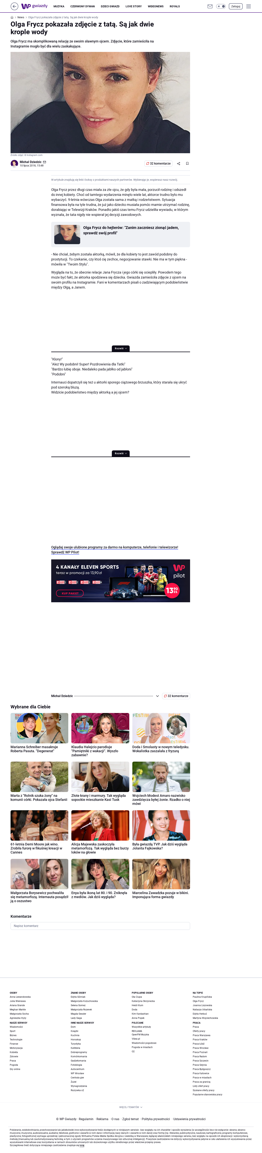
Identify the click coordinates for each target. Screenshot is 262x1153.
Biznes (13, 1035)
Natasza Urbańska (202, 1009)
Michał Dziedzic (30, 162)
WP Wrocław (77, 1073)
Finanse (14, 1043)
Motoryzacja (16, 1048)
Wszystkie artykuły (141, 1027)
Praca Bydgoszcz (202, 1069)
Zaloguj (235, 6)
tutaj (82, 1145)
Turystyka (76, 1043)
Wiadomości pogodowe (144, 1043)
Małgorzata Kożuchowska (84, 1001)
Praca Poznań (200, 1052)
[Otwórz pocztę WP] (210, 6)
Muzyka (59, 6)
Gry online (15, 1069)
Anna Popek (138, 1018)
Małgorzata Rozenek (81, 1009)
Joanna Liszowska (202, 1005)
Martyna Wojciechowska (205, 1018)
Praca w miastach (202, 1077)
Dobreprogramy (79, 1052)
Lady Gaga (76, 1018)
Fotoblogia (76, 1065)
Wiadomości (16, 1027)
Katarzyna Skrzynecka (143, 1001)
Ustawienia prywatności (189, 1119)
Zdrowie (14, 1056)
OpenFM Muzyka (140, 1034)
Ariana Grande (17, 1005)
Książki (74, 1031)
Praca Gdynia (200, 1065)
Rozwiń (119, 348)
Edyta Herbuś (200, 1013)
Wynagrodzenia (79, 1086)
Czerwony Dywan (82, 6)
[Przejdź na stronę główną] (14, 9)
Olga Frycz (198, 1001)
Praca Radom (200, 1056)
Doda (134, 1009)
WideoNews (156, 6)
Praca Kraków (200, 1039)
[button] (221, 6)
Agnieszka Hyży (18, 1018)
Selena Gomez (78, 1005)
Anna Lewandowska (20, 997)
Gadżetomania (78, 1060)
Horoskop (76, 1039)
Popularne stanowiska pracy (207, 1094)
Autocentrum (77, 1069)
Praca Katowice (201, 1073)
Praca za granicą (201, 1082)
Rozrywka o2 (77, 1090)
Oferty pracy (199, 1031)
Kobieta (14, 1052)
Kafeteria (75, 1048)
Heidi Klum (137, 1005)
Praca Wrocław (200, 1048)
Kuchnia (75, 1035)
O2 (133, 1051)
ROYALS (175, 6)
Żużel (73, 1082)
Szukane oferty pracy (203, 1090)
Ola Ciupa (137, 997)
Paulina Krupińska (202, 997)
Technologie (16, 1039)
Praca (13, 1060)
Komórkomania (79, 1056)
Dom (73, 1027)
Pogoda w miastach (142, 1047)
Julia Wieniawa (18, 1001)
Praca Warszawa (201, 1035)
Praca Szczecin (200, 1060)
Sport (12, 1031)
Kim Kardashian (140, 1013)
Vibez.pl (136, 1038)
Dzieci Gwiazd (110, 6)
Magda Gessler (78, 1013)
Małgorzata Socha (19, 1013)
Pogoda (14, 1065)
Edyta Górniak (78, 997)
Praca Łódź (198, 1043)
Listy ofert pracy (201, 1086)
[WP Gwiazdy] (37, 6)
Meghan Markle (18, 1009)
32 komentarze (160, 163)
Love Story (134, 6)
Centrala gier (77, 1077)
